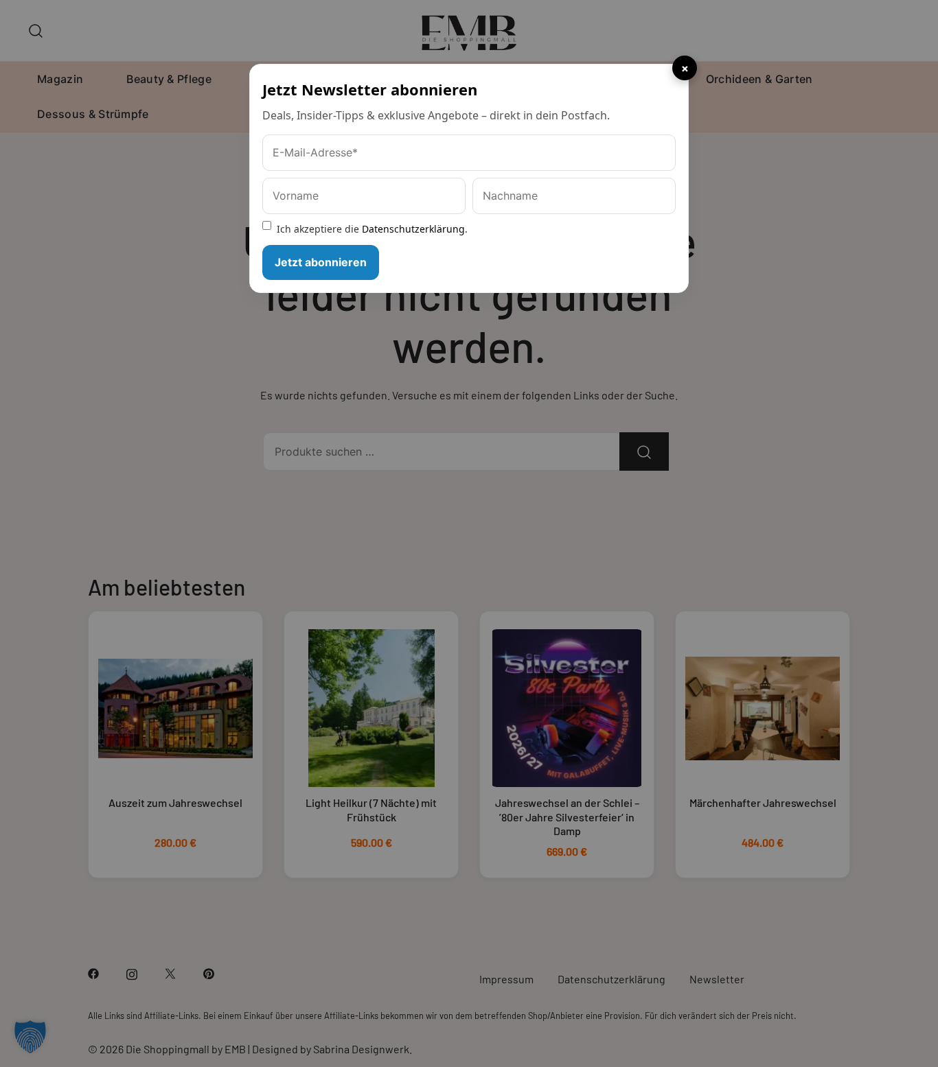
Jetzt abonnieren (321, 262)
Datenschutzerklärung (413, 228)
